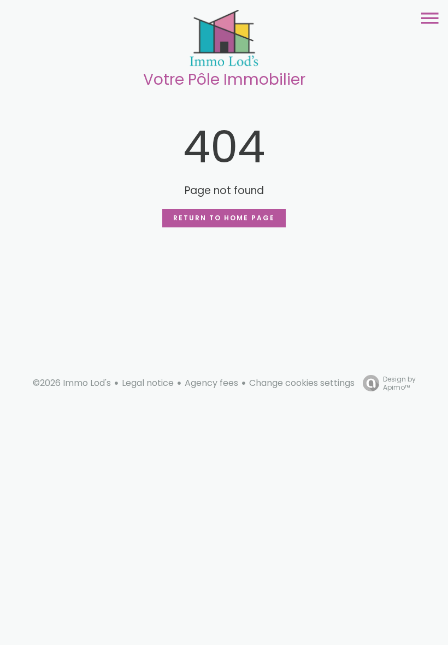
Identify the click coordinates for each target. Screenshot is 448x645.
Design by (399, 382)
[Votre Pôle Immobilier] (224, 40)
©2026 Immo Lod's (72, 383)
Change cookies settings (302, 383)
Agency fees (211, 383)
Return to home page (224, 217)
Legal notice (148, 383)
